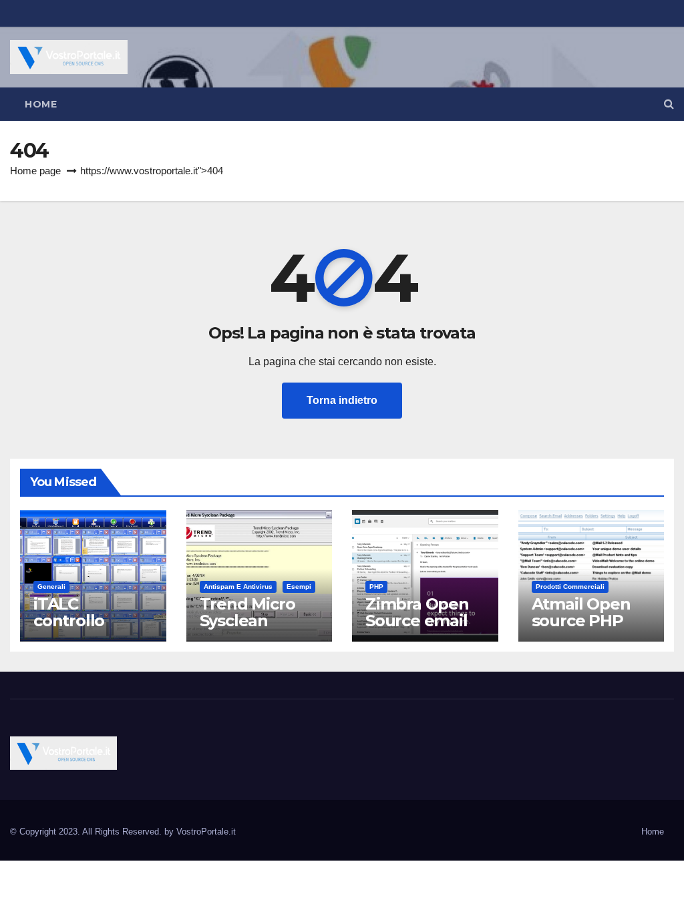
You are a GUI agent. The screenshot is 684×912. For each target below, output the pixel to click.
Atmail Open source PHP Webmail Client (581, 629)
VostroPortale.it (206, 832)
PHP (376, 586)
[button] (669, 103)
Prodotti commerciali (570, 586)
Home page (35, 170)
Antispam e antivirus (238, 586)
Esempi (299, 586)
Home (41, 104)
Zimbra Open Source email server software (417, 629)
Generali (51, 586)
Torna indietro (342, 400)
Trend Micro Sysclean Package (247, 620)
